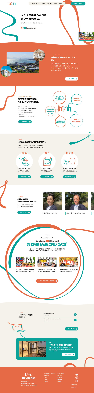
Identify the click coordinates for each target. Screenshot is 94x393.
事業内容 (43, 3)
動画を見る (24, 122)
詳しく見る (71, 78)
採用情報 (75, 3)
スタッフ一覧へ (23, 212)
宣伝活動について (69, 176)
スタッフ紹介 (49, 3)
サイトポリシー (73, 387)
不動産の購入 (47, 176)
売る (46, 377)
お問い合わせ (68, 354)
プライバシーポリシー (74, 386)
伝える (46, 381)
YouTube (55, 3)
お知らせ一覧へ (71, 328)
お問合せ (80, 3)
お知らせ (60, 3)
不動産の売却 (24, 176)
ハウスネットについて (36, 3)
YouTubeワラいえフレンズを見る (46, 281)
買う (46, 379)
